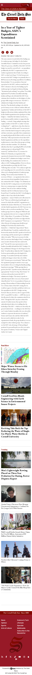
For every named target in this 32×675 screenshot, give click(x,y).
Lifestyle (20, 623)
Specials (20, 625)
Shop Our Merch (12, 18)
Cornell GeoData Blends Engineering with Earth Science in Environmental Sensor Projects (13, 400)
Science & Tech (23, 620)
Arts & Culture (6, 628)
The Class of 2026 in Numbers (13, 9)
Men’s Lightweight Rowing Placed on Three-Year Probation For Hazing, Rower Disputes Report (15, 474)
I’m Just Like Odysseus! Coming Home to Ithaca (15, 561)
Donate (22, 18)
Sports (3, 625)
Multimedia (21, 628)
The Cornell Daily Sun (11, 43)
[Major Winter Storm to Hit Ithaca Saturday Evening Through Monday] (16, 355)
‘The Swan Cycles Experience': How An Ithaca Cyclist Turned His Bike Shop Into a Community (15, 587)
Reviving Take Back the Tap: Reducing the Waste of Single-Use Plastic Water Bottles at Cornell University (15, 432)
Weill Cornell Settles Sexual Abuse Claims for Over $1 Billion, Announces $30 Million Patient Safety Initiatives (15, 534)
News (3, 620)
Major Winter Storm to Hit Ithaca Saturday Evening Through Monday (14, 369)
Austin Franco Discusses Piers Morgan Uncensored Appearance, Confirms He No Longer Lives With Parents (15, 506)
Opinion (4, 623)
